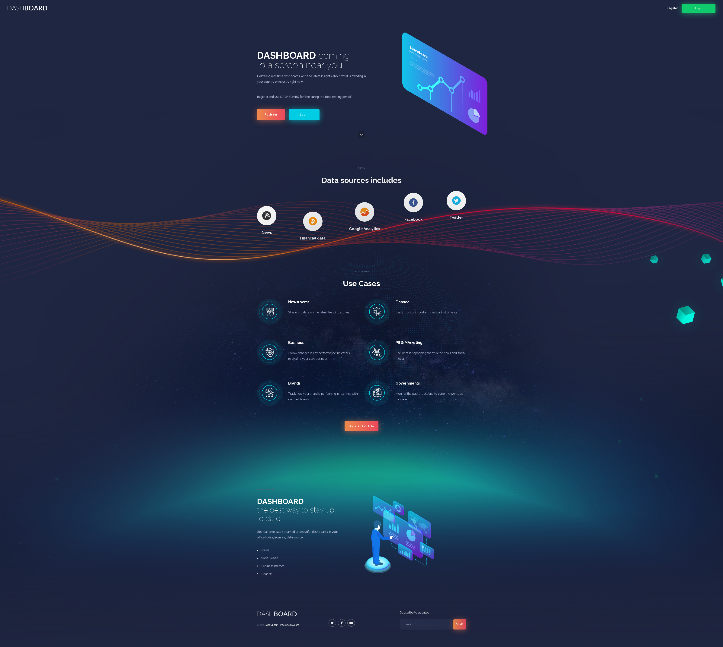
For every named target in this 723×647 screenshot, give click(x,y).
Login (698, 8)
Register (672, 8)
